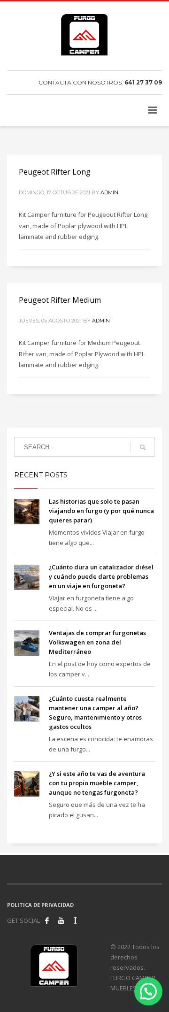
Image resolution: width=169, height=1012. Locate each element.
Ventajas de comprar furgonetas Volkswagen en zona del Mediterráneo (97, 642)
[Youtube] (61, 920)
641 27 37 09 (143, 82)
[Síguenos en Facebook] (47, 920)
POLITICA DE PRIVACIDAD (40, 904)
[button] (148, 991)
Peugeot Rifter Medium (60, 300)
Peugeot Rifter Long (55, 172)
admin (109, 192)
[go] (143, 447)
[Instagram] (75, 920)
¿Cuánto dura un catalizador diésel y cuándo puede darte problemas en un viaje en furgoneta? (101, 576)
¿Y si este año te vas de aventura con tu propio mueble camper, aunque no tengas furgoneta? (97, 783)
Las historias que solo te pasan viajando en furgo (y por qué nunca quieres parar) (101, 510)
